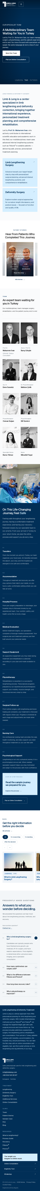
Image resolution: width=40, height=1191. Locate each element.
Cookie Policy (7, 1185)
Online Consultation (10, 1102)
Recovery (6, 1142)
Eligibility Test (8, 1096)
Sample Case (7, 1119)
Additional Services (10, 1099)
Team (5, 1112)
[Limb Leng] (9, 4)
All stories (20, 279)
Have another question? (10, 927)
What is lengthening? (10, 1135)
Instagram (6, 1079)
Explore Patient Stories (14, 51)
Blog (4, 1125)
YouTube (13, 1079)
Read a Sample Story (13, 57)
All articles (7, 831)
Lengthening (7, 1089)
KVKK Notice (21, 1182)
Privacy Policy (30, 1182)
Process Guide (8, 1138)
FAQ (4, 1122)
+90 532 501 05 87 (10, 1075)
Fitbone (6, 1145)
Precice (6, 1148)
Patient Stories (8, 1115)
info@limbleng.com (10, 1072)
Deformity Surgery (9, 1093)
